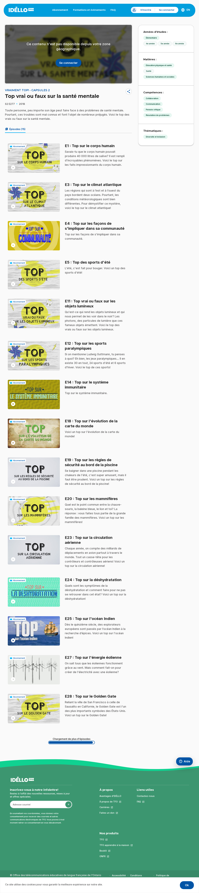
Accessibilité (119, 875)
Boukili (114, 850)
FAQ (114, 11)
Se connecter (166, 10)
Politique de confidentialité (164, 877)
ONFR (114, 856)
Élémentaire (151, 38)
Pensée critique (153, 109)
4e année (150, 43)
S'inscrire (145, 10)
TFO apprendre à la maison (114, 845)
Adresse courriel (20, 806)
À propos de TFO (110, 801)
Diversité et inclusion (155, 137)
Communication (153, 104)
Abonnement (60, 10)
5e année (165, 43)
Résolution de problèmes (157, 115)
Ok (187, 885)
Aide (186, 762)
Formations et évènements (89, 10)
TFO (114, 839)
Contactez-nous (146, 796)
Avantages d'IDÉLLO (110, 796)
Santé (148, 71)
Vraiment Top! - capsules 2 (27, 90)
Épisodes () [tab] (15, 129)
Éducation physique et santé (159, 65)
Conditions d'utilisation (136, 877)
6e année (179, 43)
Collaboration (152, 98)
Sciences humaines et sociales (160, 77)
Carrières (110, 807)
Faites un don (110, 812)
